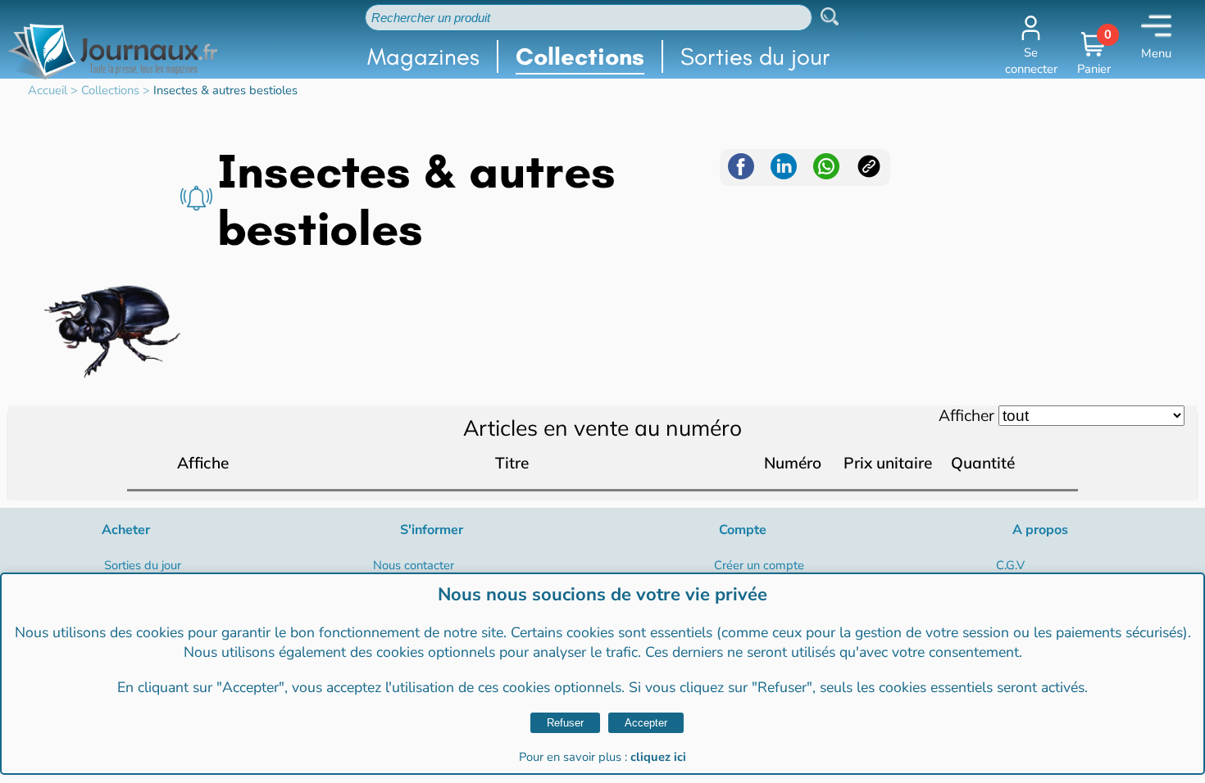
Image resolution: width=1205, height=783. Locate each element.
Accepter (646, 723)
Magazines (423, 56)
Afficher (966, 415)
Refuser (565, 723)
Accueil (47, 90)
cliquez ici (658, 757)
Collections (580, 56)
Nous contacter (413, 565)
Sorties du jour (755, 56)
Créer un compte (759, 565)
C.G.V (1010, 565)
